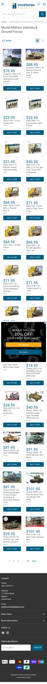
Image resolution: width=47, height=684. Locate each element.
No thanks (23, 352)
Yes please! (23, 345)
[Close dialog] (45, 323)
